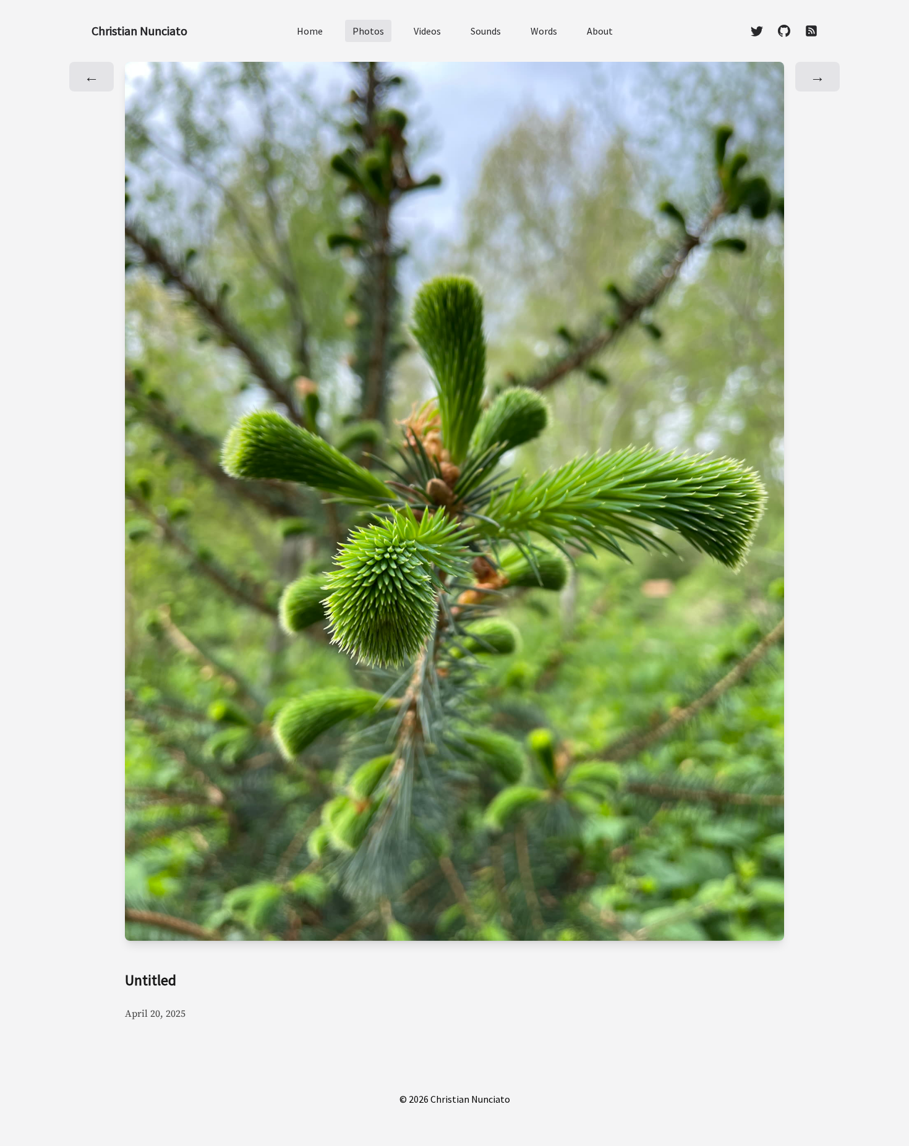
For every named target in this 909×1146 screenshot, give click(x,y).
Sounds (486, 31)
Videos (427, 31)
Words (544, 31)
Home (310, 31)
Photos (368, 31)
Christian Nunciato (139, 30)
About (600, 31)
